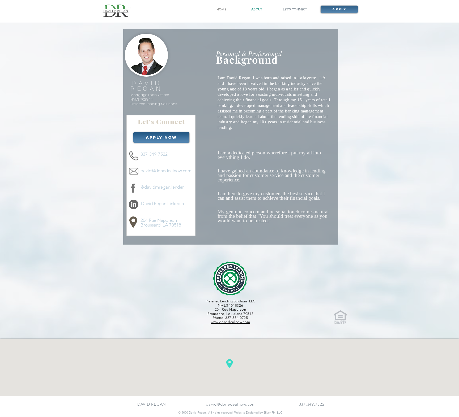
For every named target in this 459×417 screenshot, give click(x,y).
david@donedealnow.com (231, 404)
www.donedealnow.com (230, 322)
